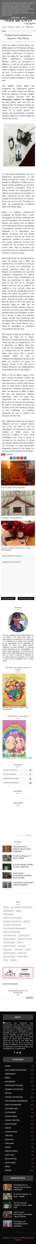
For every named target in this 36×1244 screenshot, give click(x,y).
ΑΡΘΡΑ (6, 907)
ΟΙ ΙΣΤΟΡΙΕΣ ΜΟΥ (9, 936)
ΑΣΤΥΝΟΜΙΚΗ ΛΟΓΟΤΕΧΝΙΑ (21, 907)
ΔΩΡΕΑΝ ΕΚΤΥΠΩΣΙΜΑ (12, 918)
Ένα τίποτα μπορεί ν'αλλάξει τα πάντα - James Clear (23, 1205)
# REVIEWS (10, 454)
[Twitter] (17, 1053)
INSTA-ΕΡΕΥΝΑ (9, 957)
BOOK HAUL (7, 950)
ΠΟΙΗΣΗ (20, 943)
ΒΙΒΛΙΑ (18, 911)
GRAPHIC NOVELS (9, 953)
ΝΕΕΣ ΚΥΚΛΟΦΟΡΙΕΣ (11, 932)
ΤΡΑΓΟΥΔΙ (21, 946)
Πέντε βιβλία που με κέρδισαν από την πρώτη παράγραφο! (22, 849)
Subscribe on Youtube (11, 778)
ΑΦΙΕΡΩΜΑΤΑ (8, 911)
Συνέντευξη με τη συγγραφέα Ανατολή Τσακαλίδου (21, 1223)
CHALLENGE (18, 950)
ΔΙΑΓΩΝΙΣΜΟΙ (8, 914)
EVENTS (28, 950)
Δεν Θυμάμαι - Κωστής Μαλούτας (11, 518)
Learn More (15, 18)
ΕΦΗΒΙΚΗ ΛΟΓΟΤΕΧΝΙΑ (12, 921)
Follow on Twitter (10, 770)
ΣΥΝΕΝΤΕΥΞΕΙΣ (9, 946)
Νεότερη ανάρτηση (8, 598)
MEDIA (5, 960)
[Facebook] (14, 1053)
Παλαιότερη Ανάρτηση (26, 598)
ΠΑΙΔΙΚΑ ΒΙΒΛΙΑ (9, 939)
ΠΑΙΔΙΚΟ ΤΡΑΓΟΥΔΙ (24, 939)
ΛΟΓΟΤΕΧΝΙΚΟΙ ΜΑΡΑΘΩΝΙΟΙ (14, 928)
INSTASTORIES (22, 957)
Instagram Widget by (24, 835)
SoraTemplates (13, 1238)
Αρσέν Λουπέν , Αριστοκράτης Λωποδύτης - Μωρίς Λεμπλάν (23, 875)
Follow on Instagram (11, 782)
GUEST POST (22, 953)
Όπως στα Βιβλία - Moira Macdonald (13, 488)
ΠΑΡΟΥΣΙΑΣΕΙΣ (9, 943)
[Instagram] (20, 1053)
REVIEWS (33, 41)
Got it (23, 18)
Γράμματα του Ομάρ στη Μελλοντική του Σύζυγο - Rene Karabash (16, 549)
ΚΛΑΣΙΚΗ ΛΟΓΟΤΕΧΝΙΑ (12, 925)
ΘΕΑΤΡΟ (27, 921)
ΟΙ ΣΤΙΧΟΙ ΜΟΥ (24, 936)
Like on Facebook (10, 774)
